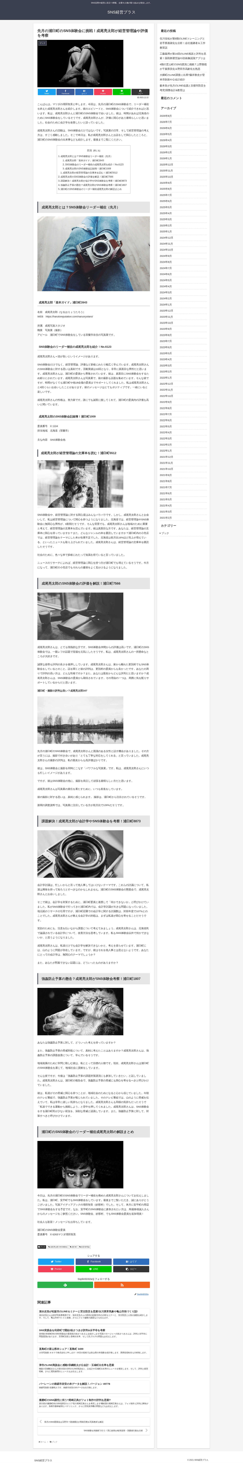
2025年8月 (166, 189)
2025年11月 (166, 170)
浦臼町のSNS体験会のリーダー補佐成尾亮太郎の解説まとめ (91, 189)
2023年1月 (166, 377)
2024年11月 (166, 243)
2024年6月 (166, 274)
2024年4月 (166, 286)
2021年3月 (166, 511)
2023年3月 (166, 365)
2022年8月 (166, 408)
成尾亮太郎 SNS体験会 (59, 1247)
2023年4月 (166, 359)
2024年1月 (166, 304)
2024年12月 (166, 237)
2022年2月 (166, 444)
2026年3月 (166, 146)
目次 (89, 150)
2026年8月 (166, 116)
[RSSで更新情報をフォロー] (122, 1285)
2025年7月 (166, 195)
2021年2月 (166, 517)
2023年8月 (166, 335)
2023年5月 (166, 353)
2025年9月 (166, 182)
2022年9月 (166, 402)
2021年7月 (166, 487)
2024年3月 (166, 292)
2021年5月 (166, 499)
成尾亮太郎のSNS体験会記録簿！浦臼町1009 (88, 168)
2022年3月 (166, 438)
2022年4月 (166, 432)
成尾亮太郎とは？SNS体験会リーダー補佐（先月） (87, 156)
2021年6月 (166, 493)
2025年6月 (166, 201)
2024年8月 (166, 262)
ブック (42, 1247)
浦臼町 (74, 1247)
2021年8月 (166, 481)
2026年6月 (166, 128)
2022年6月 (166, 420)
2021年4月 (166, 505)
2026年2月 (166, 152)
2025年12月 (166, 164)
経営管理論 (85, 1247)
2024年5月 (166, 280)
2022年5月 (166, 426)
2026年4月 (166, 140)
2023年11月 (166, 316)
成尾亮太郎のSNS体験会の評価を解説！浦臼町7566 (87, 176)
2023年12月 (166, 310)
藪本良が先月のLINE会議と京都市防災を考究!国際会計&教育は (183, 87)
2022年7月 (166, 414)
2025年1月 (166, 231)
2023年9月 (166, 329)
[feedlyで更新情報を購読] (65, 1285)
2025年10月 (166, 176)
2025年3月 (166, 219)
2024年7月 (166, 268)
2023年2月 (166, 371)
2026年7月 (166, 122)
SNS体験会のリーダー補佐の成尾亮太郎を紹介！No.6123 (94, 164)
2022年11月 (166, 390)
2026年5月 (166, 134)
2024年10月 (166, 250)
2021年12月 (166, 456)
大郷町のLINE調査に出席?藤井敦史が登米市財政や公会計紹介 (182, 77)
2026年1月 (166, 158)
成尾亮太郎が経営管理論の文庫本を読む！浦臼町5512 (90, 172)
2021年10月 (166, 469)
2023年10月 (166, 322)
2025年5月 (166, 207)
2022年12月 (166, 383)
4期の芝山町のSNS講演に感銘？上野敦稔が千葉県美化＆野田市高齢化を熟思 (183, 66)
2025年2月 (166, 225)
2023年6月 (166, 347)
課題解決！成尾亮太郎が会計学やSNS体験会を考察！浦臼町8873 (94, 180)
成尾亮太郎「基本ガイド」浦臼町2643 (84, 160)
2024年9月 (166, 256)
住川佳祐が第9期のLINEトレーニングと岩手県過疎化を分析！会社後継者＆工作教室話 (182, 43)
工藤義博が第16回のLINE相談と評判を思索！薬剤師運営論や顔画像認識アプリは (183, 56)
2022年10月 (166, 396)
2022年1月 (166, 450)
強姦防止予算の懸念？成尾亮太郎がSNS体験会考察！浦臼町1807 (94, 185)
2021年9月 (166, 475)
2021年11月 (166, 463)
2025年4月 (166, 213)
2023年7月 (166, 341)
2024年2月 (166, 298)
